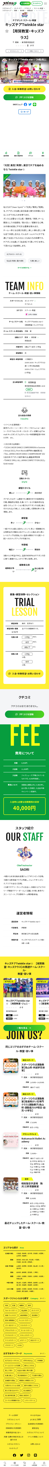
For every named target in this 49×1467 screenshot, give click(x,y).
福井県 (18, 1268)
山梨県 (18, 1266)
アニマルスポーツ (10, 1335)
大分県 (41, 1289)
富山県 (35, 1266)
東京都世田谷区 (28, 42)
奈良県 (41, 1276)
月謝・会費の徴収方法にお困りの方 (13, 1438)
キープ (25, 111)
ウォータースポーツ (11, 1310)
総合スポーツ (35, 1340)
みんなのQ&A (35, 1415)
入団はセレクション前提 (12, 1385)
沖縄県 (31, 1291)
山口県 (41, 1282)
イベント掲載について (35, 1436)
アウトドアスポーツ (11, 1330)
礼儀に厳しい (34, 261)
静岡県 (24, 1272)
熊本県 (35, 1289)
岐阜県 (18, 1272)
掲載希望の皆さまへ (13, 1432)
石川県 (41, 1266)
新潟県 (30, 1266)
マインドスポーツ (10, 1340)
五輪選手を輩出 (10, 1380)
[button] (24, 200)
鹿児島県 (25, 1291)
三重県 (35, 1272)
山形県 (18, 1255)
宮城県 (35, 1253)
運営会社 (35, 1428)
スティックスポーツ (26, 1335)
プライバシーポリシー (13, 1424)
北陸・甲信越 (9, 1266)
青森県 (24, 1253)
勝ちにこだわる (29, 1365)
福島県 (24, 1255)
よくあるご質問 (35, 1419)
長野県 (24, 1266)
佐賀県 (24, 1289)
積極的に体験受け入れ (26, 1380)
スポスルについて (13, 1419)
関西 (11, 1276)
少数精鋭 (40, 1360)
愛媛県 (30, 1285)
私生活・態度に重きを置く (15, 261)
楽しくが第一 (9, 1370)
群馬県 (30, 1262)
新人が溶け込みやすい (12, 1390)
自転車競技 (23, 1315)
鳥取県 (30, 1282)
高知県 (35, 1285)
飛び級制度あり (22, 1375)
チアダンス (28, 304)
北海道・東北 (9, 1253)
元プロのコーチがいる (14, 254)
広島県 (24, 1282)
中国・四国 (10, 1282)
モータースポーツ (26, 1330)
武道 (13, 1305)
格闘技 (21, 1305)
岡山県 (18, 1282)
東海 (11, 1272)
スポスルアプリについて (35, 1432)
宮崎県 (18, 1291)
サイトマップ (13, 1448)
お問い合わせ (35, 1444)
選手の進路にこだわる (31, 1385)
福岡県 (18, 1289)
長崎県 (30, 1289)
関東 (17, 42)
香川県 (18, 1285)
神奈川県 (25, 1259)
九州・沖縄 (10, 1289)
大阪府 (18, 1276)
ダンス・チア (29, 301)
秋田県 (41, 1253)
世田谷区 (28, 340)
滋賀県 (35, 1276)
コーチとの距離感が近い (12, 1400)
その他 (19, 1345)
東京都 (33, 337)
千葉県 (37, 1259)
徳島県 (24, 1285)
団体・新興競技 (10, 1320)
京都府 (30, 1276)
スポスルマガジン (13, 1444)
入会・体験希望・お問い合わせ (26, 88)
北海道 (18, 1253)
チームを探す (13, 1415)
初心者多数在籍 (10, 1395)
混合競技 (35, 1315)
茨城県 (18, 1262)
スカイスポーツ (25, 1325)
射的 (29, 1305)
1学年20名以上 (28, 1360)
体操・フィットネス (10, 1315)
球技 (6, 1305)
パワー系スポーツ (10, 1325)
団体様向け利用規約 (13, 1428)
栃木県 (24, 1262)
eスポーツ (23, 1340)
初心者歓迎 (27, 1390)
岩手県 (30, 1253)
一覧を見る (22, 1027)
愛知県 (30, 1272)
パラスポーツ (9, 1345)
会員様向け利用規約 (35, 1424)
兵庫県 (24, 1276)
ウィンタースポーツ (25, 1320)
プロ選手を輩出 (37, 1375)
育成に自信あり (24, 1395)
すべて (42, 1298)
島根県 (35, 1282)
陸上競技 (24, 1310)
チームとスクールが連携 (12, 1365)
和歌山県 (19, 1278)
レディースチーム (30, 1400)
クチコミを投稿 (26, 97)
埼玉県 (31, 1259)
